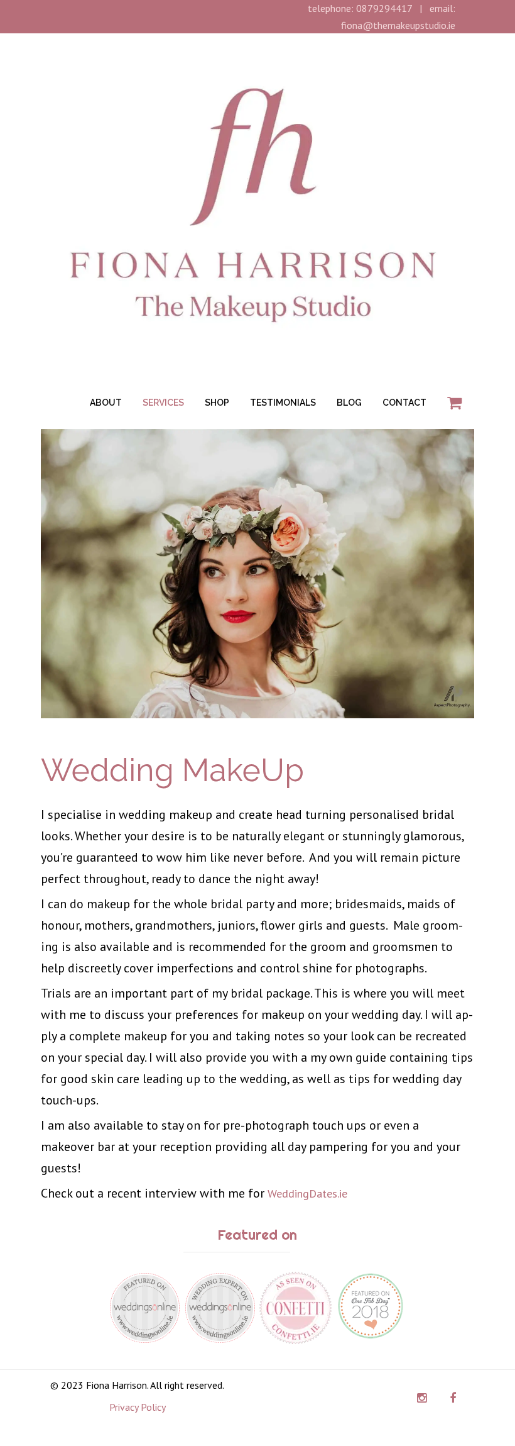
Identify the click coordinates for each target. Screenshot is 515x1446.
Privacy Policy (137, 1407)
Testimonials (283, 403)
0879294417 (384, 8)
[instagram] (421, 1398)
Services (163, 403)
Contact (404, 403)
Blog (349, 403)
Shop (217, 403)
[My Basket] (454, 403)
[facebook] (452, 1398)
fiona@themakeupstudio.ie (398, 25)
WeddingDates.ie (307, 1193)
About (106, 403)
